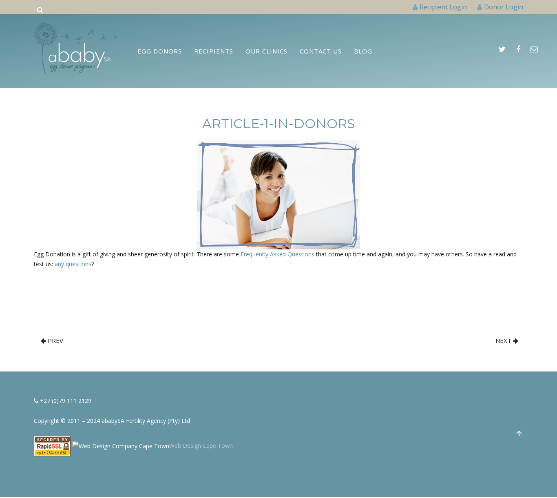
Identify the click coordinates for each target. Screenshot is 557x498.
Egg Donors (159, 51)
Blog (363, 51)
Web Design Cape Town (201, 445)
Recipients (213, 51)
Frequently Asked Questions (277, 254)
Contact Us (321, 51)
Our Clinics (266, 51)
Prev (54, 340)
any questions (73, 264)
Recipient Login (443, 6)
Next (504, 340)
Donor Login (503, 6)
